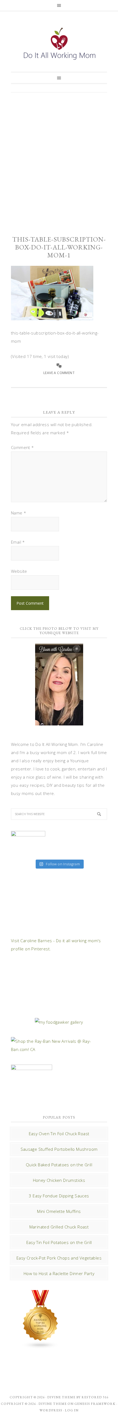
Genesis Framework (95, 1404)
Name (18, 513)
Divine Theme (52, 1404)
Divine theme (61, 1397)
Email (18, 542)
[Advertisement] (59, 159)
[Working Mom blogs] (40, 1346)
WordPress (51, 1410)
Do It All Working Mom (59, 45)
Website (19, 571)
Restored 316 (95, 1397)
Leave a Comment (59, 372)
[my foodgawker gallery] (59, 1022)
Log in (71, 1410)
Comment (22, 447)
